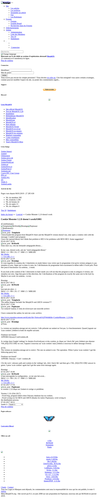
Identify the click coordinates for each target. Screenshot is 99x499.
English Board (16, 23)
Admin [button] (8, 30)
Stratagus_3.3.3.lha (52, 472)
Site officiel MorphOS (14, 109)
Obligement (5, 156)
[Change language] (8, 54)
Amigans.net (6, 171)
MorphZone (10, 120)
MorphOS (50, 56)
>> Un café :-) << (7, 256)
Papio (49, 447)
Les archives (15, 10)
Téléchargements (12, 28)
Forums (13, 21)
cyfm (49, 441)
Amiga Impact (6, 151)
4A (2, 180)
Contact (11, 487)
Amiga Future (6, 160)
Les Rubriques (16, 17)
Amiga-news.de (7, 158)
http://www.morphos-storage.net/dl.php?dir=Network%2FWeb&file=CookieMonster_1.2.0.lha (37, 317)
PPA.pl (3, 175)
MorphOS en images (14, 131)
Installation (10, 114)
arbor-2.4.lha (52, 466)
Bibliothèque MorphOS (15, 116)
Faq (12, 15)
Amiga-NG (5, 177)
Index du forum (7, 214)
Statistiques (15, 39)
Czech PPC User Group (10, 173)
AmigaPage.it (6, 169)
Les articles (15, 8)
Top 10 (13, 37)
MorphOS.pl (10, 122)
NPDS (3, 492)
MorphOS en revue (13, 129)
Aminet (4, 154)
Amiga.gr (4, 164)
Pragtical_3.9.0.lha (52, 479)
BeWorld (49, 443)
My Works (5, 254)
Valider (4, 75)
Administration (16, 32)
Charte (3, 487)
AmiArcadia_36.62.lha (52, 464)
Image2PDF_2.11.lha (52, 481)
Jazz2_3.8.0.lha (52, 477)
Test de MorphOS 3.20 (14, 111)
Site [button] (7, 6)
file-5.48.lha (52, 461)
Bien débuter (11, 124)
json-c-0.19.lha (52, 457)
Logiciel (19, 214)
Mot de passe (6, 73)
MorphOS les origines (14, 133)
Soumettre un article (18, 13)
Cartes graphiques (12, 137)
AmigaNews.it (6, 167)
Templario (49, 445)
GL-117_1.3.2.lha (52, 474)
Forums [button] (9, 19)
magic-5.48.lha (52, 459)
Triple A (4, 182)
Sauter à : (5, 404)
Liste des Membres (18, 34)
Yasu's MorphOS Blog (14, 142)
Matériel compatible (13, 135)
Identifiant (5, 70)
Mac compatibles (12, 140)
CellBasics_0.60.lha (52, 468)
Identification (11, 118)
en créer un (51, 78)
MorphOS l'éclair (12, 127)
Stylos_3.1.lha (51, 470)
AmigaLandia (6, 184)
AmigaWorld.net (7, 162)
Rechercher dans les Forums (21, 26)
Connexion (15, 47)
